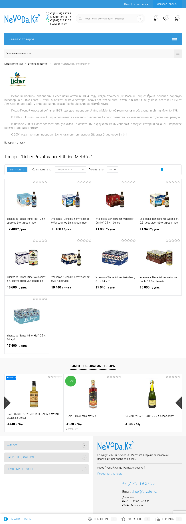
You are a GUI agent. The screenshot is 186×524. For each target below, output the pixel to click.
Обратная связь (20, 519)
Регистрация (140, 4)
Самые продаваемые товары (93, 366)
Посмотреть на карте (109, 473)
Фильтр (19, 169)
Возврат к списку (14, 142)
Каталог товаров (22, 39)
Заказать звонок (167, 4)
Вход (127, 4)
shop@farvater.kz (144, 491)
